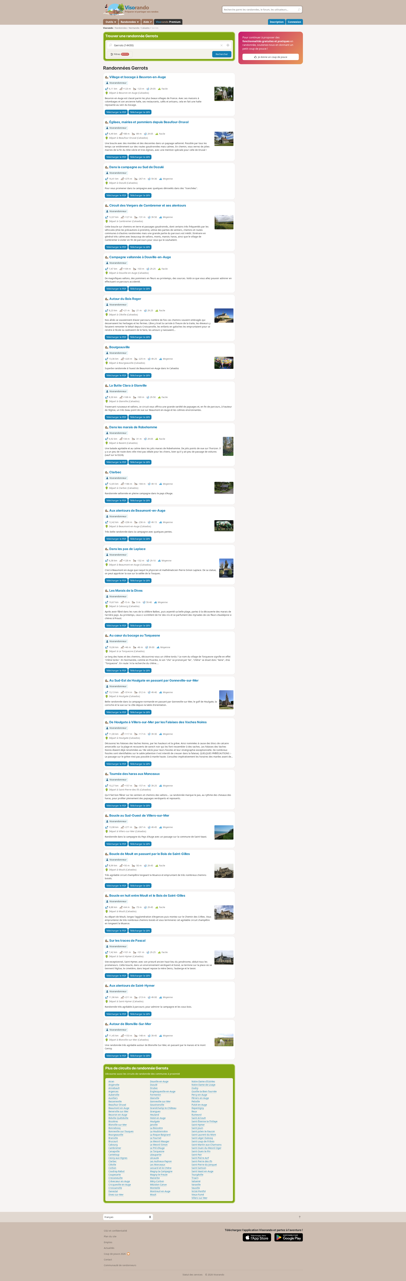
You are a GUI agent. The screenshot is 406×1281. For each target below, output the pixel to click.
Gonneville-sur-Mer (160, 1101)
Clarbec (112, 1161)
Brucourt (113, 1141)
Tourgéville (197, 1174)
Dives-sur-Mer (116, 1194)
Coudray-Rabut (116, 1171)
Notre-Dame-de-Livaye (203, 1084)
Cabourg (113, 1144)
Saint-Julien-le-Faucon (203, 1131)
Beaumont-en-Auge (118, 1108)
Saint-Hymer (198, 1124)
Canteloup (113, 1154)
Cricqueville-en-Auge (119, 1184)
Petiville (196, 1101)
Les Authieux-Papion (161, 1161)
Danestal (113, 1191)
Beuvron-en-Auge (117, 1114)
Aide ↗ (147, 22)
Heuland (154, 1114)
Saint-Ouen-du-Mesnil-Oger (206, 1147)
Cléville (112, 1164)
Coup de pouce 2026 (115, 1253)
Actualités (109, 1247)
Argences (113, 1091)
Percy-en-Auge (199, 1094)
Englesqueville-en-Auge (162, 1091)
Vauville (196, 1187)
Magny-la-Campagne (161, 1171)
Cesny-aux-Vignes (117, 1157)
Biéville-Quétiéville (118, 1117)
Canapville (114, 1151)
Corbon (112, 1167)
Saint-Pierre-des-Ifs (202, 1161)
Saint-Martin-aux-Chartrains (207, 1144)
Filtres (120, 54)
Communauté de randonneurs (120, 1265)
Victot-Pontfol (199, 1191)
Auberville (113, 1094)
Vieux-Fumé (198, 1194)
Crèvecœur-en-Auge (119, 1181)
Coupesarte (114, 1174)
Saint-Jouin (197, 1127)
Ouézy (195, 1088)
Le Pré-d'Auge (157, 1147)
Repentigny (198, 1108)
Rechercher (222, 54)
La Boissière (156, 1127)
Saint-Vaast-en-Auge (202, 1171)
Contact (108, 1259)
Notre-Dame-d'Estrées (203, 1081)
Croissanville (115, 1187)
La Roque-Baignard (160, 1134)
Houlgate (155, 1121)
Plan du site (110, 1236)
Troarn (195, 1177)
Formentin (155, 1094)
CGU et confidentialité (115, 1230)
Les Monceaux (157, 1164)
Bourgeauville (115, 1134)
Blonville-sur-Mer (117, 1124)
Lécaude (154, 1157)
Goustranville (157, 1104)
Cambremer (114, 1147)
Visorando (108, 28)
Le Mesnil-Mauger (159, 1141)
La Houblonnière (159, 1131)
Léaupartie (155, 1154)
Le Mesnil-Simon (159, 1144)
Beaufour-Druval (117, 1104)
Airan (111, 1081)
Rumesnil (197, 1114)
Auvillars (113, 1098)
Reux (194, 1111)
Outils (109, 22)
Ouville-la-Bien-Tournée (204, 1091)
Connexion (294, 22)
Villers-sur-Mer (199, 1197)
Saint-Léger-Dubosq (202, 1137)
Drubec (154, 1088)
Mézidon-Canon (158, 1184)
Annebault (114, 1088)
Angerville (113, 1084)
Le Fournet (155, 1137)
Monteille (155, 1187)
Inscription (277, 22)
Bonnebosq (114, 1127)
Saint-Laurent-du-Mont (204, 1134)
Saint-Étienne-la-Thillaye (204, 1121)
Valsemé (196, 1181)
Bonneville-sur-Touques (121, 1131)
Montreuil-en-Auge (160, 1191)
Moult (153, 1194)
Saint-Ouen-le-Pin (201, 1151)
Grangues (155, 1111)
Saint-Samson (199, 1167)
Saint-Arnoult (199, 1117)
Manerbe (155, 1177)
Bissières (113, 1121)
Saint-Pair (197, 1154)
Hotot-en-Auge (158, 1117)
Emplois (108, 1242)
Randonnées (129, 22)
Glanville (154, 1098)
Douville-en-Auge (159, 1081)
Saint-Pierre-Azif (200, 1157)
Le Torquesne (157, 1151)
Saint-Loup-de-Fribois (203, 1141)
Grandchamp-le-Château (163, 1108)
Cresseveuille (115, 1177)
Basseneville (115, 1101)
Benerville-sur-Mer (118, 1111)
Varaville (196, 1184)
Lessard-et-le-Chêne (160, 1167)
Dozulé (153, 1084)
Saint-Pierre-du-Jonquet (204, 1164)
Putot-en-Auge (199, 1104)
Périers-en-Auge (200, 1098)
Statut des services (193, 1274)
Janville (154, 1124)
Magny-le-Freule (158, 1174)
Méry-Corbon (157, 1181)
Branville (113, 1137)
